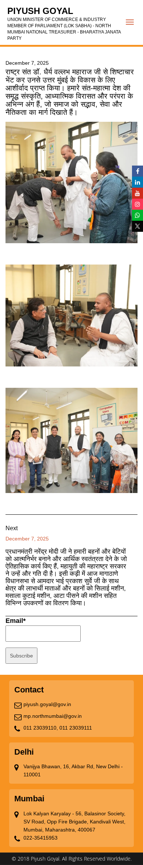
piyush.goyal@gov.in (47, 704)
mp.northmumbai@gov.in (52, 716)
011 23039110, (40, 728)
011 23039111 (75, 728)
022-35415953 (40, 838)
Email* (16, 620)
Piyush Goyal (64, 23)
